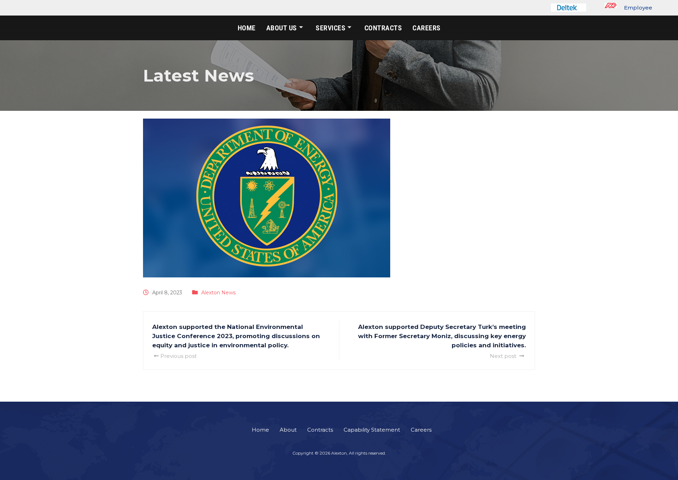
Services (330, 28)
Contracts (383, 28)
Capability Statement (372, 429)
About (288, 429)
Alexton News (218, 292)
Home (247, 28)
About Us (281, 28)
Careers (426, 28)
